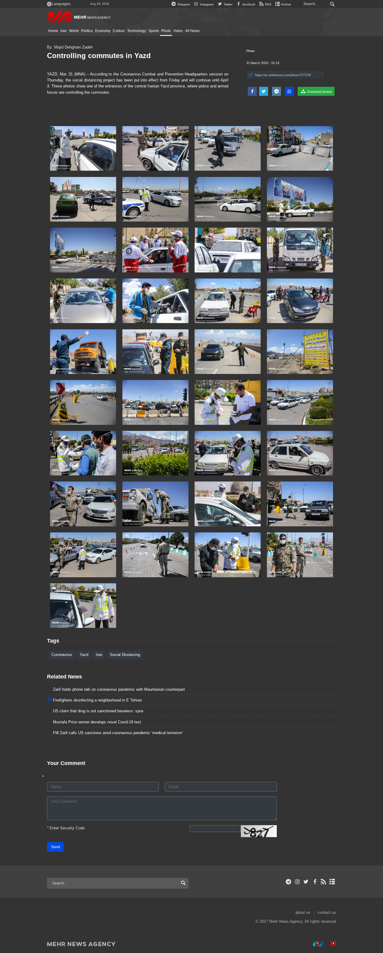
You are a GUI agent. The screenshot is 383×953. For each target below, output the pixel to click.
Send (55, 847)
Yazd (84, 654)
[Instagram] (297, 882)
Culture (119, 31)
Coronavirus (61, 654)
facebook (248, 4)
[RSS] (323, 882)
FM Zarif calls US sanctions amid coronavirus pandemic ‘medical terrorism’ (118, 733)
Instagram (206, 4)
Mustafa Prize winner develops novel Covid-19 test (97, 722)
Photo (166, 31)
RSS (267, 4)
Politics (87, 31)
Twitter (227, 4)
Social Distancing (125, 654)
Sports (153, 31)
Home (53, 31)
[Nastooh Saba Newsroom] (315, 943)
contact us (327, 912)
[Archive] (332, 882)
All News (192, 31)
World (74, 31)
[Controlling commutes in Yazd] (83, 148)
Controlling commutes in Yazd (99, 55)
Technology (136, 31)
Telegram (183, 4)
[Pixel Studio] (330, 943)
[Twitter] (306, 882)
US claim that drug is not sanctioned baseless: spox (98, 711)
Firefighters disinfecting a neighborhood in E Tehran (97, 700)
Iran (63, 31)
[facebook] (314, 882)
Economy (102, 31)
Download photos (319, 91)
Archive (285, 4)
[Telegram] (288, 882)
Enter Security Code (66, 828)
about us (302, 912)
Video (178, 31)
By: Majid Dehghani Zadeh (70, 47)
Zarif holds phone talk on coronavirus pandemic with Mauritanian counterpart (119, 689)
